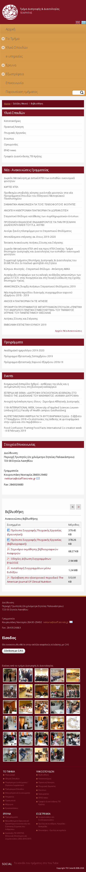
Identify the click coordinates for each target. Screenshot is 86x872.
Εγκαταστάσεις (11, 808)
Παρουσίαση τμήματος (22, 91)
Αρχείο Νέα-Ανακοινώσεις (68, 330)
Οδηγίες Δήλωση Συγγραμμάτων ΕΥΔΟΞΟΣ (29, 561)
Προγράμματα (11, 817)
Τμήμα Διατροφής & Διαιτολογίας (39, 9)
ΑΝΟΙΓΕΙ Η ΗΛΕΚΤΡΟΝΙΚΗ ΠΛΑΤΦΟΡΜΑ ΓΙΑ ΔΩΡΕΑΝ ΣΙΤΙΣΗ (36, 210)
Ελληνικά (83, 22)
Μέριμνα (9, 804)
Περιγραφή (10, 774)
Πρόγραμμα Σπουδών (14, 789)
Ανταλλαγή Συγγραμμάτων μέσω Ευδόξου (29, 570)
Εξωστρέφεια (13, 74)
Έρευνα (9, 65)
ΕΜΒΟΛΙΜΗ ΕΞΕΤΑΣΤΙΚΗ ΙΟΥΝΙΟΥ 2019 (25, 324)
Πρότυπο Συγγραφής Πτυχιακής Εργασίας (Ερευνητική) (34, 532)
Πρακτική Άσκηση (14, 126)
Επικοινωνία (14, 83)
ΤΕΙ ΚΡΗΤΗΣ (26, 12)
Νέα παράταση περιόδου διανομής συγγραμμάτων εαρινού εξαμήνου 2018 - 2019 (38, 294)
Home (7, 103)
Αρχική (10, 29)
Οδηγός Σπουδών (12, 778)
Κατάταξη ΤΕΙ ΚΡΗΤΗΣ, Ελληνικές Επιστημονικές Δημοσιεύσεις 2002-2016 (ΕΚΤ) (18, 836)
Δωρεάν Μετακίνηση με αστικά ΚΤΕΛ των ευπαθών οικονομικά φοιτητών (39, 179)
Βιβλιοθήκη (43, 774)
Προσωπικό (10, 800)
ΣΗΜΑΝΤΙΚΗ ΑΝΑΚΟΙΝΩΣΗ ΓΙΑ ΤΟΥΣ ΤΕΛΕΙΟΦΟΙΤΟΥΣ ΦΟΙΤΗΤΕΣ (40, 204)
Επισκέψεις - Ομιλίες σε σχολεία (52, 830)
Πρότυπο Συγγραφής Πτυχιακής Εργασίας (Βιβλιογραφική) (34, 542)
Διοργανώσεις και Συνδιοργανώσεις (46, 818)
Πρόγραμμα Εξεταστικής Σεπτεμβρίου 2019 (28, 356)
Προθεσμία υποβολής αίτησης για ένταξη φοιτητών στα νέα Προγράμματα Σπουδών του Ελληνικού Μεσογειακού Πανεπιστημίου (38, 195)
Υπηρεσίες (9, 796)
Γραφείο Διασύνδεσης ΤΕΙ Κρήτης (23, 156)
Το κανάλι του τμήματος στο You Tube (36, 863)
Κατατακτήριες (12, 120)
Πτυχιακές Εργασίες (15, 132)
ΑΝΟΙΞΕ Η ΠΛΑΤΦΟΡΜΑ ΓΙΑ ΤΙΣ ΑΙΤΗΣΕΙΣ (26, 301)
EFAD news (10, 150)
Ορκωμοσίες (11, 144)
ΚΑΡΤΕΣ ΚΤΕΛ (11, 186)
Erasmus (9, 138)
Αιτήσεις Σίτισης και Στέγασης (21, 318)
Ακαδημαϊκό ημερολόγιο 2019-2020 (24, 350)
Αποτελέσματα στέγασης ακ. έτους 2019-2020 (30, 236)
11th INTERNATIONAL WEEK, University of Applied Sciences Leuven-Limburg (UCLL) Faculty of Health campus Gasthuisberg (41, 409)
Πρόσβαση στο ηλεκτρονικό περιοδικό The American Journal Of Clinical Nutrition (35, 579)
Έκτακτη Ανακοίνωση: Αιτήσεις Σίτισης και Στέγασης (33, 242)
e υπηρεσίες (14, 56)
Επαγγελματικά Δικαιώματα (17, 793)
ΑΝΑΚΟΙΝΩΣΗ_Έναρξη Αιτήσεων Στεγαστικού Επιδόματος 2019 (40, 286)
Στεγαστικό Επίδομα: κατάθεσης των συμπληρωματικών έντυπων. (41, 216)
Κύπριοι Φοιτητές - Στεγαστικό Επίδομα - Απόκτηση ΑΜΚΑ (37, 268)
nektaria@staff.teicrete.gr (20, 478)
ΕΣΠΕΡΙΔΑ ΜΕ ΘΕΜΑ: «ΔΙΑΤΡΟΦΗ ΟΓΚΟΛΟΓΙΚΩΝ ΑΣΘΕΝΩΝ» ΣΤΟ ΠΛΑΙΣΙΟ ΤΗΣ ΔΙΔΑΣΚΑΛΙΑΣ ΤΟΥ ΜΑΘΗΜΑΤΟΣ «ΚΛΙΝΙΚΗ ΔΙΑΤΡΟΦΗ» (41, 394)
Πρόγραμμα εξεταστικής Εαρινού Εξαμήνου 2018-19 (33, 362)
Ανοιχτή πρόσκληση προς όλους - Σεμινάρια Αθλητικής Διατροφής (41, 401)
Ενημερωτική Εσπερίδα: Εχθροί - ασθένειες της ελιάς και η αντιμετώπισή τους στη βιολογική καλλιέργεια (36, 385)
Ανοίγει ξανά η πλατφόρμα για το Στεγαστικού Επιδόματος (38, 230)
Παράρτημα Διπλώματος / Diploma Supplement (16, 784)
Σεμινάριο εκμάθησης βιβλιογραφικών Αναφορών (32, 551)
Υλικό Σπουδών (15, 47)
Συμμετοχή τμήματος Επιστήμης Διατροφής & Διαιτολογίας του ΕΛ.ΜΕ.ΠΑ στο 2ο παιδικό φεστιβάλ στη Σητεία (40, 262)
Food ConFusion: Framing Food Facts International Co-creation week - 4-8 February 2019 (43, 429)
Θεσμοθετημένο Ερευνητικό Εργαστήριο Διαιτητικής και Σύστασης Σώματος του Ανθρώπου (17, 825)
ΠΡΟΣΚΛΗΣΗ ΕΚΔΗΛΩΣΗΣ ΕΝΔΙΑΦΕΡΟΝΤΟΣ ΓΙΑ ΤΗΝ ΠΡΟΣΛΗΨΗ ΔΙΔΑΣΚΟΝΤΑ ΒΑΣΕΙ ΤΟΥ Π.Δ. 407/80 (40, 223)
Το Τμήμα (11, 38)
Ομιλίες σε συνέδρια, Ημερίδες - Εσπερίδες (52, 825)
